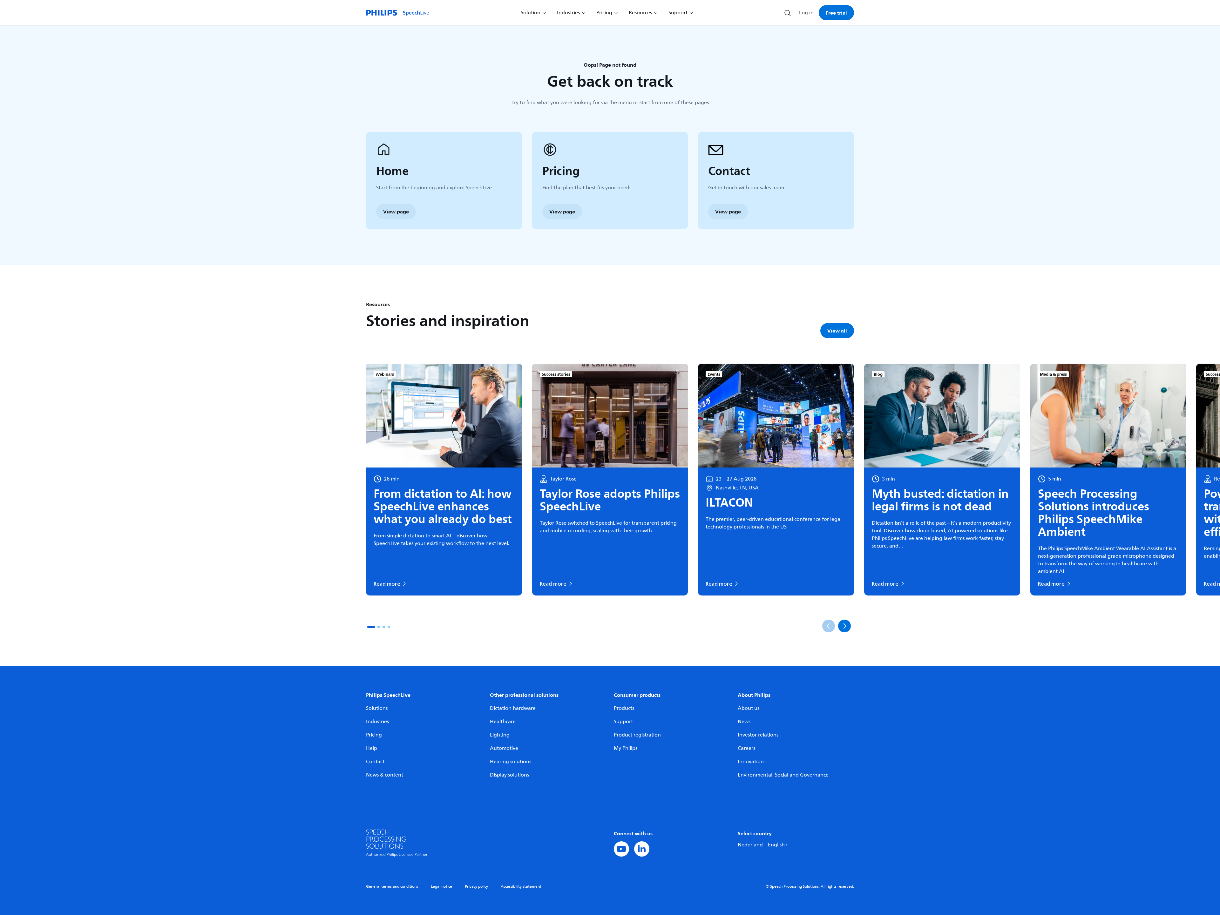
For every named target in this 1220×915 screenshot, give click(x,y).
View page (396, 211)
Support (623, 721)
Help (371, 748)
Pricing (374, 734)
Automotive (504, 748)
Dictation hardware (513, 708)
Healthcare (503, 721)
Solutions (377, 708)
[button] (371, 627)
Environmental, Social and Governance (783, 774)
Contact (375, 761)
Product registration (637, 734)
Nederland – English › (763, 845)
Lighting (500, 734)
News (744, 721)
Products (624, 708)
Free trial (836, 12)
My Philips (625, 748)
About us (748, 708)
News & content (384, 774)
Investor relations (758, 734)
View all (837, 330)
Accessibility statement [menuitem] (521, 886)
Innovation (751, 761)
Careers (746, 748)
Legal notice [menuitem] (441, 886)
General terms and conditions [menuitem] (392, 886)
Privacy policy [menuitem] (476, 886)
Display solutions (509, 774)
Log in (806, 13)
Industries (377, 721)
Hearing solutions (510, 761)
